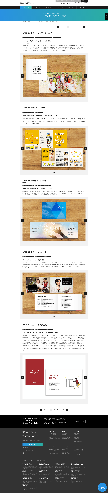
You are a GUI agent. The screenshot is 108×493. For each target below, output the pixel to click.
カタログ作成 (48, 7)
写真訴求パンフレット (56, 37)
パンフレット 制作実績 (52, 433)
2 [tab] (54, 172)
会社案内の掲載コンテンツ (66, 438)
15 (61, 26)
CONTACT (33, 444)
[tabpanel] (54, 76)
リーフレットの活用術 (52, 450)
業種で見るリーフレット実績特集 (54, 449)
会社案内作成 (37, 7)
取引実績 (72, 0)
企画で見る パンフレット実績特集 (28, 37)
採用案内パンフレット (38, 37)
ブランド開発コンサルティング (78, 449)
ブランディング (82, 7)
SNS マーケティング (65, 452)
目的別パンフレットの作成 (53, 437)
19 (74, 26)
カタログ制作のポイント (77, 437)
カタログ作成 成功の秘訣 (78, 441)
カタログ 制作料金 (77, 434)
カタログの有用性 (76, 438)
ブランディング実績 (77, 446)
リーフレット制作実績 (52, 446)
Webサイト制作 (71, 7)
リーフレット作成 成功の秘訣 (53, 453)
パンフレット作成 (26, 7)
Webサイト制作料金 (65, 448)
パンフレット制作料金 (52, 434)
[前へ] (58, 27)
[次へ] (84, 27)
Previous (22, 76)
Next (85, 76)
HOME (26, 21)
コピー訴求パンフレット (47, 37)
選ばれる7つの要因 (60, 0)
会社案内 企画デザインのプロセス (67, 437)
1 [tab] (53, 172)
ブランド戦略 (76, 453)
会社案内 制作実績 (64, 433)
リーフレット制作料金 (52, 448)
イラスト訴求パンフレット (48, 329)
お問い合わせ (84, 0)
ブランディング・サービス (78, 448)
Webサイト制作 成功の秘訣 (66, 453)
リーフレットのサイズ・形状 (53, 452)
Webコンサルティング (65, 449)
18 (71, 26)
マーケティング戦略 (77, 454)
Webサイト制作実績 (65, 446)
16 (64, 26)
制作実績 (78, 0)
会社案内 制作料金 (64, 434)
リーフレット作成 (59, 7)
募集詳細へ (77, 421)
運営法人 (67, 0)
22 (80, 26)
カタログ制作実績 (76, 433)
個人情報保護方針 (25, 447)
